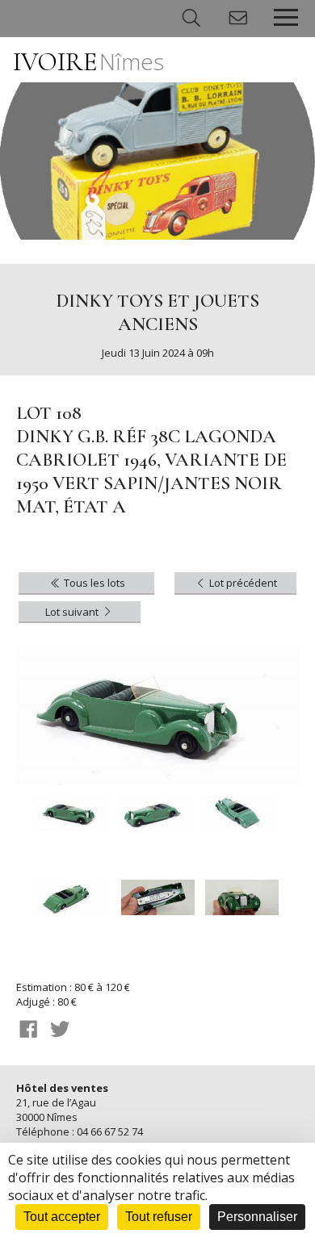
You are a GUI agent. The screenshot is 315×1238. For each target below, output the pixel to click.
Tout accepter (61, 1216)
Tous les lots (93, 582)
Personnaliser (257, 1216)
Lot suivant (73, 611)
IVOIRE (88, 61)
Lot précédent (242, 582)
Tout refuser (158, 1216)
